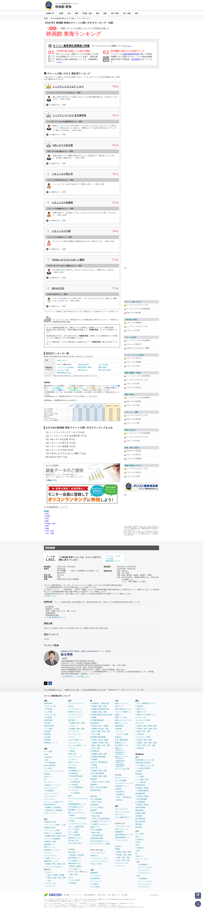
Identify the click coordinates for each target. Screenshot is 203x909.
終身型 (139, 788)
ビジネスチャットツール (124, 783)
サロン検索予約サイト (123, 817)
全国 (47, 514)
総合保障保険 (140, 819)
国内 (71, 874)
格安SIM (140, 706)
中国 (155, 729)
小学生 (107, 782)
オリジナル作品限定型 (78, 818)
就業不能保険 (140, 807)
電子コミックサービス (76, 813)
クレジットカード (50, 788)
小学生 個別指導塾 (97, 773)
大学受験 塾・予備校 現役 (99, 703)
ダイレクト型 (50, 706)
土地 (63, 825)
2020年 (46, 639)
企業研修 (118, 789)
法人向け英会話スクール (99, 841)
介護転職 (118, 729)
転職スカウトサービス (123, 720)
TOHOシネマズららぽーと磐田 (68, 259)
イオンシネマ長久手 (62, 174)
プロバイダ (139, 723)
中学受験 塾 (94, 751)
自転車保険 (48, 720)
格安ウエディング (121, 829)
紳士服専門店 (95, 878)
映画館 (46, 511)
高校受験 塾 (94, 723)
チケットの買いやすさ (133, 302)
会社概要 (66, 895)
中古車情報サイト (74, 771)
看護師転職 (119, 726)
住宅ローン (48, 777)
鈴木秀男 (135, 59)
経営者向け (121, 792)
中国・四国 (49, 531)
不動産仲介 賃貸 (50, 841)
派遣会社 (118, 737)
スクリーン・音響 (62, 370)
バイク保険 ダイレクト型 (144, 765)
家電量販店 (94, 873)
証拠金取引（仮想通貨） (55, 810)
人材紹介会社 (120, 761)
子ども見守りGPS (74, 843)
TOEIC (94, 819)
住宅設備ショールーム (52, 850)
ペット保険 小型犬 (142, 779)
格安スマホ (141, 709)
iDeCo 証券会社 (50, 765)
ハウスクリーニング (75, 715)
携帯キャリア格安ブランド (147, 715)
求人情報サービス (121, 745)
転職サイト (119, 715)
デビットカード (49, 799)
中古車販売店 (73, 773)
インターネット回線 (142, 737)
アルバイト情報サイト (123, 712)
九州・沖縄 (49, 533)
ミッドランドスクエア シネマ (68, 86)
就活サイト (119, 706)
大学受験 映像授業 (97, 720)
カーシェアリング (74, 757)
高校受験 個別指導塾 (97, 737)
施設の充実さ (102, 367)
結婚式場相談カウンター (124, 835)
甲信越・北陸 (50, 523)
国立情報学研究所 (131, 54)
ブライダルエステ (121, 809)
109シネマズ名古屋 (63, 145)
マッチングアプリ (121, 840)
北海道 (47, 516)
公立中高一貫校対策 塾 (98, 762)
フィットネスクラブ (97, 853)
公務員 (94, 824)
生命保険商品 (140, 793)
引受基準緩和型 (142, 791)
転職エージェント (121, 723)
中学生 (100, 782)
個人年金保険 (140, 821)
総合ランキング (62, 360)
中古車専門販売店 (76, 776)
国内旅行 (73, 855)
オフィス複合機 (74, 835)
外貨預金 (47, 774)
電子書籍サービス (74, 810)
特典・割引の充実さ (104, 370)
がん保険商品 (140, 802)
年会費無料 (50, 791)
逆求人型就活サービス (123, 709)
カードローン (49, 782)
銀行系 (48, 785)
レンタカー (72, 759)
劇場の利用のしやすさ (64, 372)
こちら (128, 46)
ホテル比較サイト (74, 861)
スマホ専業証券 (49, 763)
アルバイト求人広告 (122, 769)
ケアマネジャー (106, 821)
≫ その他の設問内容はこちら (55, 617)
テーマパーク (120, 866)
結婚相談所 (119, 832)
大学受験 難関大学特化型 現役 (101, 715)
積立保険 (138, 827)
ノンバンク (56, 785)
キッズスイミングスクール (99, 861)
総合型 (72, 815)
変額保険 (138, 824)
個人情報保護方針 (89, 895)
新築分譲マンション (51, 861)
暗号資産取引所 (49, 805)
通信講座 (93, 810)
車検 (69, 796)
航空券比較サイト (74, 858)
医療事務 (99, 813)
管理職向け (121, 794)
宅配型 (72, 751)
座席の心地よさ (83, 370)
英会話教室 (94, 805)
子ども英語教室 (96, 799)
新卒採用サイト (120, 753)
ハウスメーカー (51, 883)
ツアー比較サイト (74, 869)
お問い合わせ (101, 895)
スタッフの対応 (103, 364)
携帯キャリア (142, 712)
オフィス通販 (73, 832)
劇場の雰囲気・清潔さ (85, 367)
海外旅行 (81, 855)
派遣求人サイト (120, 743)
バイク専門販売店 (76, 787)
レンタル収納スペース (78, 745)
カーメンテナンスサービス (78, 799)
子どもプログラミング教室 (100, 844)
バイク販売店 (73, 785)
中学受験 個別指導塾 (97, 757)
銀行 (47, 760)
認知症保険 (139, 810)
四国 (138, 731)
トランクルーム (74, 743)
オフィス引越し (74, 829)
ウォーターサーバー (75, 703)
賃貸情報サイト (49, 844)
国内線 (72, 866)
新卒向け (120, 800)
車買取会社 (72, 768)
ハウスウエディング (122, 826)
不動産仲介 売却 (50, 822)
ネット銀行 (48, 768)
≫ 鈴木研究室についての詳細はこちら (75, 676)
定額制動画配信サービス (77, 804)
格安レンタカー (74, 762)
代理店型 (49, 709)
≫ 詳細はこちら (50, 596)
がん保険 (47, 737)
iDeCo (137, 845)
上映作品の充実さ (83, 364)
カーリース (72, 765)
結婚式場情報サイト (122, 837)
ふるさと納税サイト (75, 740)
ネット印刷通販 (120, 780)
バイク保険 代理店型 (143, 768)
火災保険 (47, 723)
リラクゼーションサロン (99, 858)
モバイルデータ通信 (142, 720)
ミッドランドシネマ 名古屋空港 (69, 115)
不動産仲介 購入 (50, 827)
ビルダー (49, 872)
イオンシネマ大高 (61, 231)
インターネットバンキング (54, 771)
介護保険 (138, 816)
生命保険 (47, 731)
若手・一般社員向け (124, 797)
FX (45, 779)
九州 (63, 836)
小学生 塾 (93, 768)
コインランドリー (74, 717)
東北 (47, 519)
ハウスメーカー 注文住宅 (52, 867)
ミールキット (73, 726)
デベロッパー (50, 886)
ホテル (70, 877)
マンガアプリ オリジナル (77, 824)
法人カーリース (120, 778)
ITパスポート (103, 824)
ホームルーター (141, 717)
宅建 (93, 816)
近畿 (47, 528)
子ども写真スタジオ (75, 807)
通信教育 (93, 779)
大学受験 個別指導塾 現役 (99, 709)
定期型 (146, 788)
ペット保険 (48, 729)
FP (93, 813)
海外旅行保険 (49, 726)
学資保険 (47, 740)
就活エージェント (121, 703)
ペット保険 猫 (140, 782)
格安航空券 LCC (74, 863)
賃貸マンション (49, 847)
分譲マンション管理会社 (53, 833)
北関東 (55, 875)
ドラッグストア (96, 876)
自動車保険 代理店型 (143, 763)
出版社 (72, 821)
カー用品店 (94, 884)
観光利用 (73, 883)
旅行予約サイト (74, 852)
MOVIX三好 (58, 288)
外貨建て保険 (140, 813)
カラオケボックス (121, 863)
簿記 (98, 816)
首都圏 (48, 836)
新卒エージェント (121, 757)
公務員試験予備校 (96, 838)
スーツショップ (96, 881)
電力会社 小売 (73, 840)
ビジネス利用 (75, 880)
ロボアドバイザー (50, 813)
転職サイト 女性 (121, 717)
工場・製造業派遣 (121, 740)
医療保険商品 (140, 785)
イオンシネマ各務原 (62, 202)
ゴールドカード (51, 796)
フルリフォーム (51, 855)
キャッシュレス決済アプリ (54, 802)
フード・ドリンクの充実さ (65, 367)
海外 (76, 874)
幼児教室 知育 (95, 790)
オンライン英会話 (96, 807)
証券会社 (49, 757)
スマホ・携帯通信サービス (145, 703)
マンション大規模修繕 (52, 839)
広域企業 (140, 734)
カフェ (70, 801)
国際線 (78, 866)
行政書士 (95, 821)
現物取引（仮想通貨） (54, 807)
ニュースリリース (76, 895)
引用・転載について (113, 895)
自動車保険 (48, 703)
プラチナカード (145, 873)
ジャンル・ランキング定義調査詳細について (113, 558)
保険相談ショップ (50, 743)
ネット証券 (48, 751)
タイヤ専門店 (95, 887)
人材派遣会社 (120, 765)
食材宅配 (71, 720)
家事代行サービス (74, 712)
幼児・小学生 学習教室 (98, 787)
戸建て (57, 825)
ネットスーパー (74, 731)
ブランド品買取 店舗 (75, 827)
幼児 (93, 802)
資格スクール (95, 827)
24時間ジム (94, 855)
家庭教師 (93, 785)
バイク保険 (48, 712)
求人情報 (124, 895)
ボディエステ (120, 814)
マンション (50, 825)
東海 (47, 526)
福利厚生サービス (74, 838)
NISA (46, 754)
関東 (47, 521)
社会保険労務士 (104, 819)
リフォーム (48, 853)
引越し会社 (72, 754)
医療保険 (47, 734)
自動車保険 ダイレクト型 (144, 760)
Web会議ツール (121, 786)
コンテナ (73, 748)
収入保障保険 (142, 799)
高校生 (94, 782)
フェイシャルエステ (122, 812)
